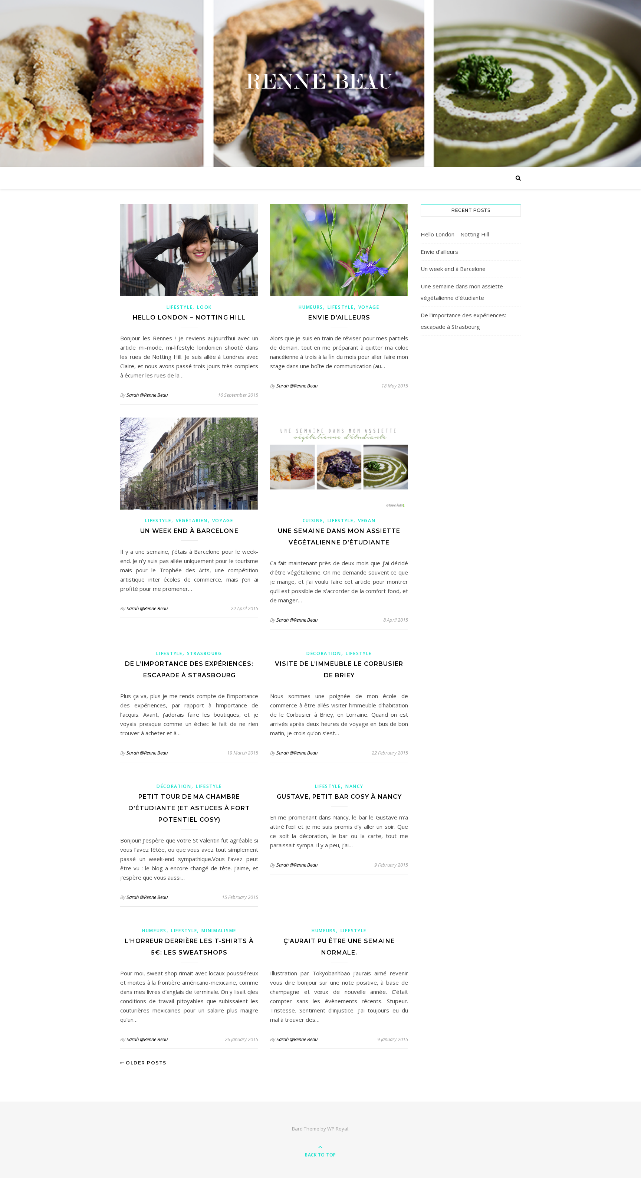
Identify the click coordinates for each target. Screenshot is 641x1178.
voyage (368, 307)
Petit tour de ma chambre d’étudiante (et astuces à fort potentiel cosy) (189, 808)
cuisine (313, 520)
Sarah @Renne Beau (147, 395)
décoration (323, 653)
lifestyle (180, 307)
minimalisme (218, 930)
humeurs (311, 307)
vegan (367, 520)
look (204, 307)
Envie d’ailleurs (339, 317)
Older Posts (145, 1063)
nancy (354, 786)
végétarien (192, 520)
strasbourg (204, 653)
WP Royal (337, 1128)
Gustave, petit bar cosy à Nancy (339, 796)
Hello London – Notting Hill (189, 317)
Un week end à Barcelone (189, 530)
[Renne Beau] (320, 81)
